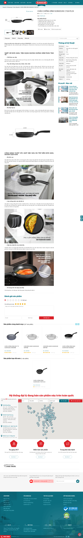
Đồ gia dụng (10, 7)
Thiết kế (13, 38)
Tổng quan (7, 38)
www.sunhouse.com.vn (68, 528)
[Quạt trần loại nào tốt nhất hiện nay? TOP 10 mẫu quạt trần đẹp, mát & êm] (63, 99)
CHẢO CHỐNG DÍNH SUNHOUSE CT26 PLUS (29, 7)
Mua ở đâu (47, 29)
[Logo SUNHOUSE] (41, 6)
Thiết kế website (23, 536)
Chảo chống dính (16, 7)
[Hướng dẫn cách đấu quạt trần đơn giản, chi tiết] (63, 110)
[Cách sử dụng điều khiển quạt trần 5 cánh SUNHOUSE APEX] (63, 119)
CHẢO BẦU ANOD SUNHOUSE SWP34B (50, 347)
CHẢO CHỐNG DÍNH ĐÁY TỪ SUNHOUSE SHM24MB (12, 347)
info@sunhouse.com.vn (48, 528)
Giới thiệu (10, 2)
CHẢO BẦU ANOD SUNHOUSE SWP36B (31, 347)
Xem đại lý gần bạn (76, 400)
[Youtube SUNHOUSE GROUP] (81, 220)
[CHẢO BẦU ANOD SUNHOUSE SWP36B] (32, 336)
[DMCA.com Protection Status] (66, 518)
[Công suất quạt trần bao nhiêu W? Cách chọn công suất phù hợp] (63, 89)
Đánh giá (27, 38)
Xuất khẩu (22, 2)
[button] (6, 20)
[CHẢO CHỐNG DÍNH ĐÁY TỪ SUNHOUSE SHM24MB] (13, 336)
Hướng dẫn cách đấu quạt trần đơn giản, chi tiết (73, 109)
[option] (19, 20)
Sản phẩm (16, 2)
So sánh (41, 29)
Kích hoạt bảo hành (57, 29)
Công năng (20, 38)
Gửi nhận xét (46, 317)
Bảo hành (29, 2)
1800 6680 (33, 531)
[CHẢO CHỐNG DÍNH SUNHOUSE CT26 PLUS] (41, 370)
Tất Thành (30, 536)
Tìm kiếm (65, 400)
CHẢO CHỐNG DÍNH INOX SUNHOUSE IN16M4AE (68, 347)
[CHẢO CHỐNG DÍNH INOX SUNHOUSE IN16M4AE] (70, 336)
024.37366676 (27, 529)
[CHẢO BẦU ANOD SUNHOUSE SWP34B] (51, 336)
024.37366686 (33, 529)
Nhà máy (60, 2)
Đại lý (65, 2)
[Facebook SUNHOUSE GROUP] (81, 217)
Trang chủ (5, 2)
